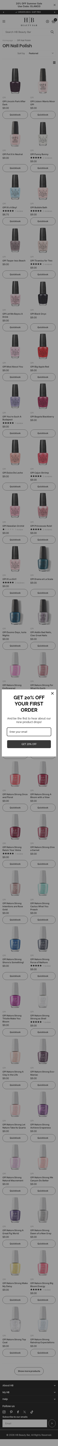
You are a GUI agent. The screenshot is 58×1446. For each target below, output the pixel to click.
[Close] (52, 693)
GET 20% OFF (29, 744)
